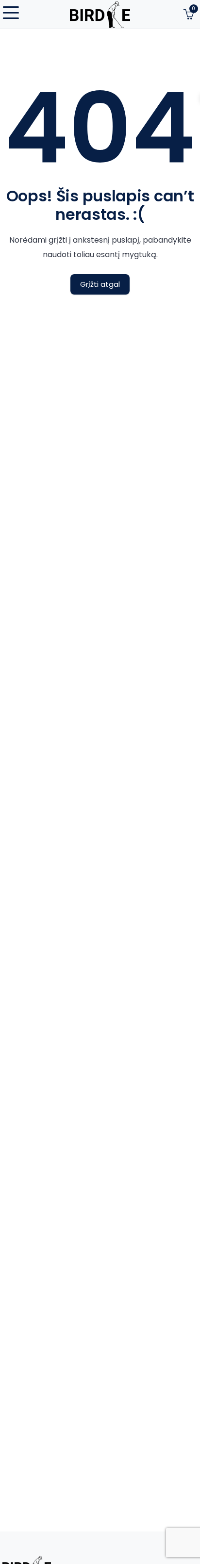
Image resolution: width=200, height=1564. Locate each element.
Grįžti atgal (100, 284)
